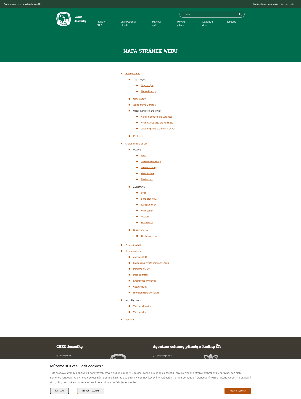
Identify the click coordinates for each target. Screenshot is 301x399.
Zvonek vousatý (148, 167)
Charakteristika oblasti (136, 143)
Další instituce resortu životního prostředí (273, 4)
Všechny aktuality (142, 306)
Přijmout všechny (238, 391)
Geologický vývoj (149, 235)
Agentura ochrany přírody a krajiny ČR (22, 4)
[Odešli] (240, 14)
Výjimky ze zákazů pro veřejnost (157, 122)
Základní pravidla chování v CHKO (157, 128)
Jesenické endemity (151, 161)
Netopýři (145, 216)
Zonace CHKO (140, 256)
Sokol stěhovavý (149, 198)
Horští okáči (147, 222)
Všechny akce (140, 312)
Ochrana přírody (133, 251)
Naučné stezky (148, 91)
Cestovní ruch (140, 286)
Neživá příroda (140, 230)
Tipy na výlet (147, 85)
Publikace (138, 136)
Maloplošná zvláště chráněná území (151, 262)
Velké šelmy (147, 210)
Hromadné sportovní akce (146, 292)
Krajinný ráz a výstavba (144, 280)
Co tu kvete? (139, 98)
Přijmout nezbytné (90, 391)
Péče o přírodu (140, 274)
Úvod (143, 155)
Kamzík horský (148, 204)
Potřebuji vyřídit (133, 245)
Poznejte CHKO (132, 73)
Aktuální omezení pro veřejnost (156, 116)
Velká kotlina (147, 173)
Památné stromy (141, 268)
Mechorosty (147, 179)
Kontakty (129, 319)
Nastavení (59, 391)
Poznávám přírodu (164, 355)
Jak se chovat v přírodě (144, 104)
